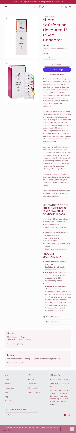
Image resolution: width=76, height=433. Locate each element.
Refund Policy (32, 384)
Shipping (55, 48)
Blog (6, 397)
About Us (8, 384)
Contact (8, 401)
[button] (6, 7)
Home (7, 379)
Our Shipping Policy (15, 344)
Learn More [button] (7, 430)
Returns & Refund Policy (17, 363)
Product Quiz (9, 388)
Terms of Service (34, 392)
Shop (7, 392)
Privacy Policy (32, 379)
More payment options (57, 74)
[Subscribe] (36, 414)
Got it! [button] (67, 429)
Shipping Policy (33, 388)
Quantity (46, 53)
